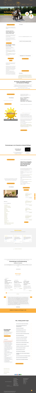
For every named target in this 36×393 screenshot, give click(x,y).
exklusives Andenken (22, 88)
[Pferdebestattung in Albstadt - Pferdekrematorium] (27, 253)
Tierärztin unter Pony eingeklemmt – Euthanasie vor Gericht (28, 209)
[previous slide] (5, 297)
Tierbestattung (5, 201)
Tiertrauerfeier (24, 86)
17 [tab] (30, 112)
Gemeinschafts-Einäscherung (6, 211)
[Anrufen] (34, 194)
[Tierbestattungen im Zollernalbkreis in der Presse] (24, 136)
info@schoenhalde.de (16, 385)
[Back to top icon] (31, 390)
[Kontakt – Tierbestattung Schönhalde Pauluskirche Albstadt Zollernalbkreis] (34, 199)
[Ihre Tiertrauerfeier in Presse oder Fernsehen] (8, 84)
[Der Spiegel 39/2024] (25, 109)
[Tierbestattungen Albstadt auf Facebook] (26, 0)
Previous (21, 109)
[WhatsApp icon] (26, 390)
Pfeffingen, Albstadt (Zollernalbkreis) (6, 372)
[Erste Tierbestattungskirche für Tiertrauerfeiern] (8, 150)
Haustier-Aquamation (6, 210)
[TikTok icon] (30, 390)
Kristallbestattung (5, 215)
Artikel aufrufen (30, 212)
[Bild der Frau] (30, 109)
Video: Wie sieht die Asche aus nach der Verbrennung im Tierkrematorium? (28, 217)
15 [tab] (29, 112)
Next (30, 109)
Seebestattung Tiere (6, 213)
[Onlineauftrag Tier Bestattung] (34, 197)
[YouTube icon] (27, 390)
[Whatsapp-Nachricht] (34, 195)
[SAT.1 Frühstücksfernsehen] (28, 109)
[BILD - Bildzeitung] (23, 109)
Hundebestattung (5, 216)
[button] (16, 374)
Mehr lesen (6, 239)
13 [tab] (28, 112)
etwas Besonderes (27, 179)
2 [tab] (22, 112)
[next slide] (31, 297)
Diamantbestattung (5, 214)
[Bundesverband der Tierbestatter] (8, 384)
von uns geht (28, 175)
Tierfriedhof (5, 212)
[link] (8, 84)
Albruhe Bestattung (5, 209)
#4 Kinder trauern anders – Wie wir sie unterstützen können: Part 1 (28, 202)
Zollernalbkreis (28, 124)
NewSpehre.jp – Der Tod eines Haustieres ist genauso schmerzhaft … (28, 195)
